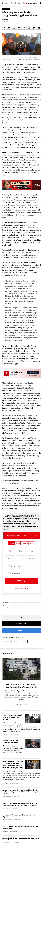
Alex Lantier (5, 19)
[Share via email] (24, 27)
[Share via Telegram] (19, 27)
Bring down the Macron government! (15, 606)
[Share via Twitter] (9, 27)
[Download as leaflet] (29, 27)
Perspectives (6, 641)
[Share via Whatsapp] (14, 27)
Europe (24, 641)
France (16, 641)
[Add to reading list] (38, 27)
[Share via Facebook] (4, 27)
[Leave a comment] (33, 27)
